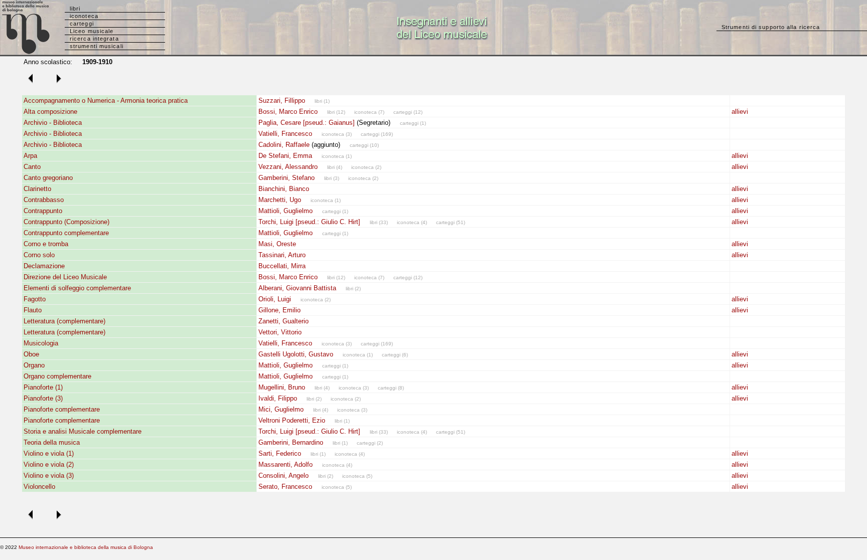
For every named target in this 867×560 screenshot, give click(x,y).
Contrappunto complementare (66, 233)
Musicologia (41, 343)
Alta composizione (50, 111)
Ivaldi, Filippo (277, 398)
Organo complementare (57, 376)
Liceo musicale (91, 31)
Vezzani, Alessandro (288, 166)
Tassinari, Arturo (282, 255)
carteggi (82, 24)
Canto (32, 166)
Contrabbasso (44, 200)
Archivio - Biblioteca (53, 122)
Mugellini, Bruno (281, 387)
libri (75, 9)
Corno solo (39, 255)
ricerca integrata (94, 39)
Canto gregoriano (48, 177)
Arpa (30, 155)
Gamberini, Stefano (286, 177)
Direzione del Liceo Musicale (65, 277)
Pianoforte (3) (43, 398)
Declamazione (44, 266)
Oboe (31, 354)
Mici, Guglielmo (281, 409)
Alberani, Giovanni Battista (297, 288)
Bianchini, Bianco (283, 189)
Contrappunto (43, 211)
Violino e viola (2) (49, 464)
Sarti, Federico (279, 453)
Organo (34, 365)
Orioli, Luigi (274, 299)
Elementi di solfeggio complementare (77, 288)
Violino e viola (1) (49, 453)
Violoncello (39, 486)
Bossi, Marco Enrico (288, 111)
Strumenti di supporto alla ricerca (770, 27)
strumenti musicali (96, 46)
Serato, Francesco (285, 486)
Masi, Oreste (277, 244)
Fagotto (35, 299)
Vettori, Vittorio (280, 332)
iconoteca (84, 16)
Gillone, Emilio (279, 310)
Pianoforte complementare (62, 409)
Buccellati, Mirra (282, 266)
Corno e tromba (46, 244)
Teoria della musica (52, 442)
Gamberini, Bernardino (290, 442)
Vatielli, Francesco (285, 133)
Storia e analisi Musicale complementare (82, 431)
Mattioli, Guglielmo (285, 211)
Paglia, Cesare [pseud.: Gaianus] (306, 122)
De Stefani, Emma (285, 155)
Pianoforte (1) (43, 387)
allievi (740, 111)
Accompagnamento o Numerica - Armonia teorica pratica (106, 100)
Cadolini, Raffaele (284, 144)
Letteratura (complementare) (64, 321)
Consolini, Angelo (283, 475)
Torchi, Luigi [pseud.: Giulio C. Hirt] (309, 222)
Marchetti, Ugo (279, 200)
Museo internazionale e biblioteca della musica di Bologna (86, 547)
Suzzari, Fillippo (281, 100)
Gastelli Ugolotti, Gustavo (295, 354)
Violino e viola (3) (49, 475)
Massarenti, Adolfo (285, 464)
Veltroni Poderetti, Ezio (291, 420)
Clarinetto (37, 189)
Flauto (33, 310)
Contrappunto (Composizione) (66, 222)
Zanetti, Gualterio (283, 321)
